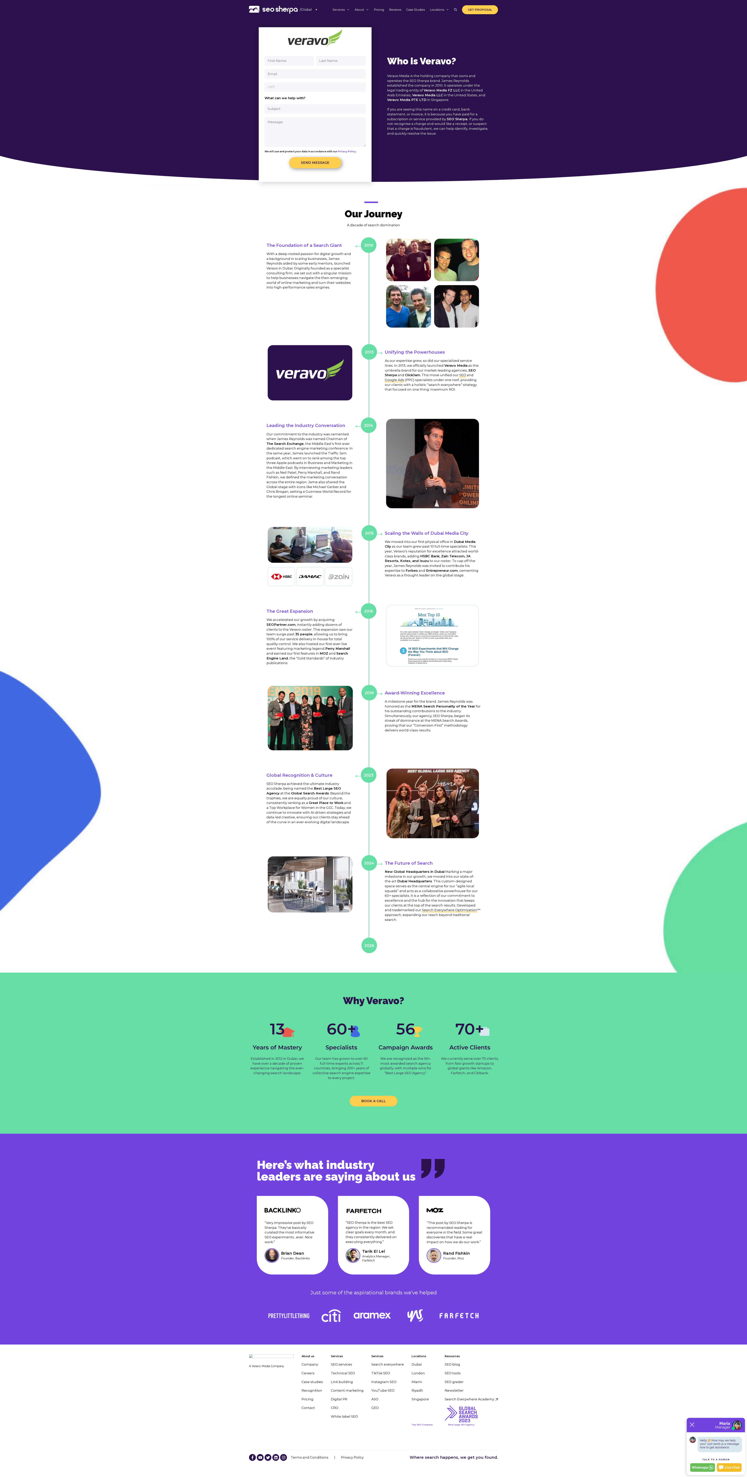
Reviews (395, 9)
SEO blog (452, 1364)
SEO (462, 375)
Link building (342, 1382)
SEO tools (453, 1373)
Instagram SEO (383, 1382)
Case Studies (415, 9)
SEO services (341, 1364)
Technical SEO (343, 1373)
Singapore (420, 1399)
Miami (417, 1382)
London (418, 1373)
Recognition (312, 1390)
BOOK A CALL (373, 1101)
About (359, 9)
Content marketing (347, 1390)
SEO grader (454, 1382)
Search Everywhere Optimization (449, 910)
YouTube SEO (383, 1390)
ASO (374, 1399)
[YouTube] (252, 1457)
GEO (375, 1408)
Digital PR (339, 1399)
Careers (308, 1373)
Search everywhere (387, 1364)
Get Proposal (480, 9)
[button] (455, 10)
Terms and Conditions (309, 1457)
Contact (308, 1408)
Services (339, 9)
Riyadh (417, 1390)
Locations (437, 9)
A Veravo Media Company (266, 1366)
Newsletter (454, 1390)
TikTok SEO (380, 1373)
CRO (334, 1408)
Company (310, 1364)
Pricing (379, 9)
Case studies (312, 1382)
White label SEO (344, 1416)
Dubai (417, 1364)
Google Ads (394, 380)
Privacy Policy (346, 151)
